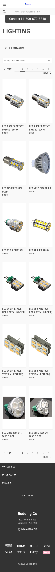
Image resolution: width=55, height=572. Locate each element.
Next (46, 73)
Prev (8, 69)
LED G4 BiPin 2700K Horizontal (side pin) (40, 310)
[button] (27, 48)
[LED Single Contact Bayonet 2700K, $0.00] (41, 101)
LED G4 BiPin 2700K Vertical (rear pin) (39, 372)
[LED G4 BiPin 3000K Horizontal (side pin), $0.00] (14, 283)
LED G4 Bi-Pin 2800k (39, 250)
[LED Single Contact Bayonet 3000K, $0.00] (14, 101)
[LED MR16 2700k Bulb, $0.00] (41, 163)
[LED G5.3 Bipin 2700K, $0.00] (14, 225)
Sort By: (7, 60)
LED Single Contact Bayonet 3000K (13, 128)
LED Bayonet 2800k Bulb (12, 190)
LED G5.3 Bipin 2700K (12, 250)
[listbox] (31, 60)
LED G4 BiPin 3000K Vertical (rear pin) (12, 372)
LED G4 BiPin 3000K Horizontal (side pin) (13, 310)
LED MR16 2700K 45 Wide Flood (12, 435)
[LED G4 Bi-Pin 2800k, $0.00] (41, 225)
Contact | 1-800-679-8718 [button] (27, 19)
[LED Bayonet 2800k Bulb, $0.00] (14, 163)
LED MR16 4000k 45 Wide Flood (39, 435)
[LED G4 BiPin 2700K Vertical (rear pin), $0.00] (41, 345)
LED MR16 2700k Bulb (40, 188)
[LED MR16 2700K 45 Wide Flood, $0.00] (14, 407)
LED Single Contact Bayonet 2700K (39, 128)
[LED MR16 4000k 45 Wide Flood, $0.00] (41, 407)
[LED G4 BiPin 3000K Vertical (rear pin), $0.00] (14, 345)
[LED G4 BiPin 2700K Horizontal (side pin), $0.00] (41, 283)
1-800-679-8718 (29, 529)
